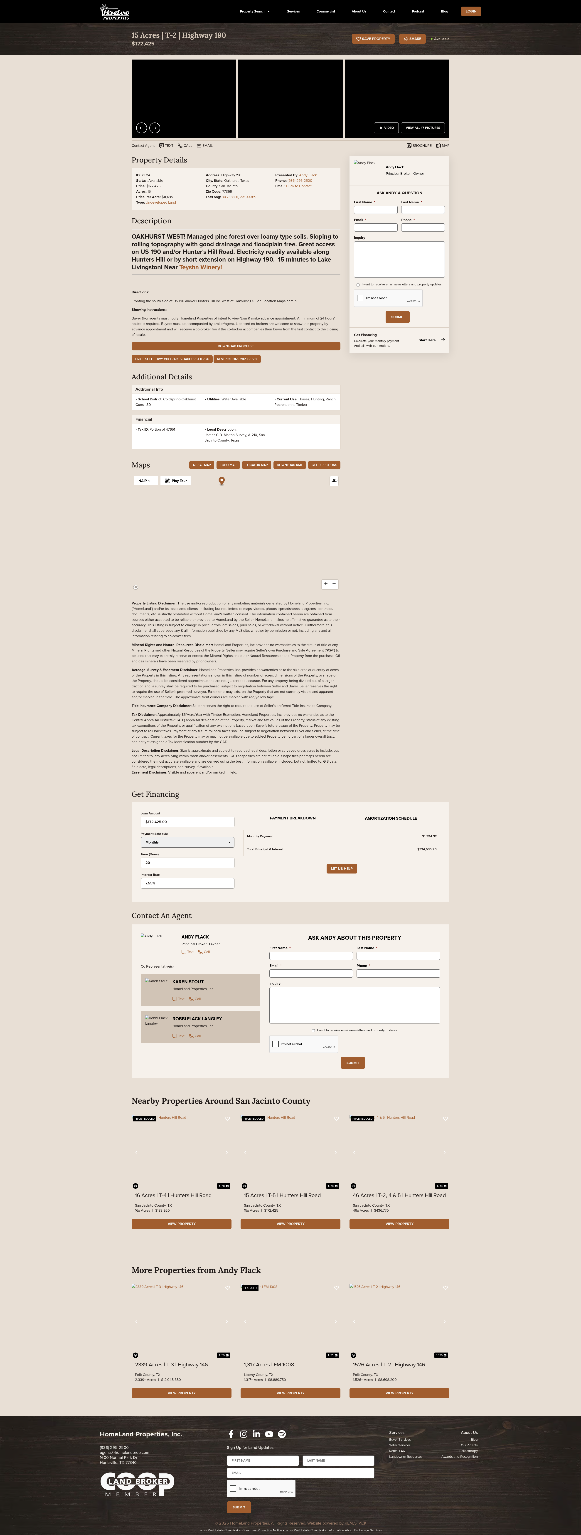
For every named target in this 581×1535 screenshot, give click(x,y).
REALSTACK (356, 1523)
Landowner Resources (405, 1456)
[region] (236, 533)
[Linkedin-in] (256, 1434)
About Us (359, 11)
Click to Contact (299, 186)
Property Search (252, 11)
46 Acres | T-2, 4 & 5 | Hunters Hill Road (399, 1195)
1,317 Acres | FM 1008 (269, 1364)
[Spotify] (282, 1434)
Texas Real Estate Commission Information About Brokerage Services (333, 1530)
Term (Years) (150, 854)
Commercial (326, 11)
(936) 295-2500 (300, 180)
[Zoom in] (326, 584)
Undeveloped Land (161, 202)
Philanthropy (468, 1450)
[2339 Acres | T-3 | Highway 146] (181, 1321)
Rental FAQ (397, 1450)
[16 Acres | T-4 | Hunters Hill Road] (181, 1152)
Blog (444, 11)
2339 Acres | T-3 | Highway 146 (171, 1364)
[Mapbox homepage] (135, 587)
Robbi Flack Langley (197, 1018)
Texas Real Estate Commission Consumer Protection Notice (240, 1530)
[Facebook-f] (231, 1434)
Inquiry (359, 237)
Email (360, 219)
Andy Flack (308, 175)
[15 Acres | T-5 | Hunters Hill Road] (290, 1152)
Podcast (418, 11)
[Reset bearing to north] (334, 480)
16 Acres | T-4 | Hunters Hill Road (173, 1195)
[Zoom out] (334, 584)
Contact (389, 11)
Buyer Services (400, 1439)
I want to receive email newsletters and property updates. (402, 284)
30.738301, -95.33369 (239, 197)
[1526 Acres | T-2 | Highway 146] (399, 1321)
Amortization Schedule (391, 818)
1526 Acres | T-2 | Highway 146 (389, 1364)
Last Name (411, 202)
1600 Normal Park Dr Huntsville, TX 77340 (118, 1460)
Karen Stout (188, 981)
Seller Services (400, 1445)
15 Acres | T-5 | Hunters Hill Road (282, 1195)
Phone (408, 219)
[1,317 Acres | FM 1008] (290, 1321)
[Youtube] (269, 1434)
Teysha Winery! (200, 267)
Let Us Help (342, 868)
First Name (364, 202)
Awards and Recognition (459, 1456)
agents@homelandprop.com (124, 1452)
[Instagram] (244, 1434)
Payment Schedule (154, 834)
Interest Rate (150, 874)
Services (293, 11)
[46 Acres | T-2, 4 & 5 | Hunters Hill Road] (399, 1152)
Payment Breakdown (293, 818)
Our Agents (469, 1445)
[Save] (227, 1118)
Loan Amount (150, 813)
